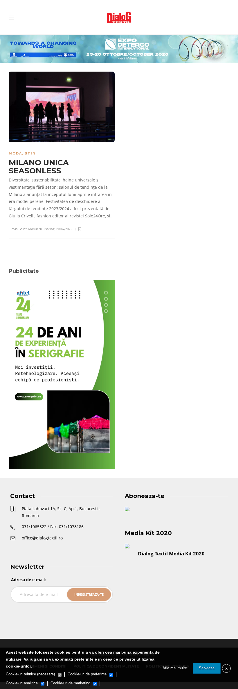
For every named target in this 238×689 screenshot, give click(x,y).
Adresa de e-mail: (28, 579)
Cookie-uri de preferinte (87, 674)
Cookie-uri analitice (22, 683)
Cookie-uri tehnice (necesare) (30, 674)
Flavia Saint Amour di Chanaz (32, 229)
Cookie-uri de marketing (70, 683)
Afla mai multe (175, 668)
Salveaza (206, 668)
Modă (15, 153)
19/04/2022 (64, 229)
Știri (31, 153)
